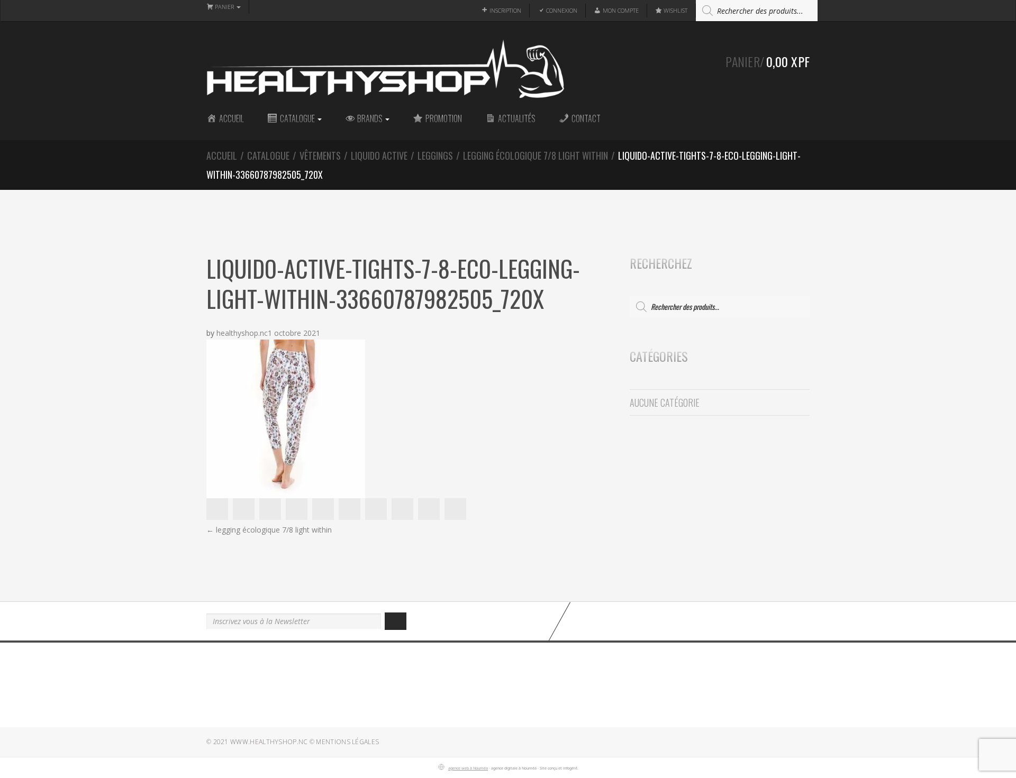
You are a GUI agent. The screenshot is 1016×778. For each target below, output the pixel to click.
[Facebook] (738, 620)
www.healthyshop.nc (268, 741)
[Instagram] (771, 620)
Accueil (221, 155)
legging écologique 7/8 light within (535, 155)
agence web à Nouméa (468, 768)
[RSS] (805, 620)
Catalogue (268, 155)
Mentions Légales (347, 741)
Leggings (435, 155)
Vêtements (320, 155)
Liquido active (379, 155)
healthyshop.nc (242, 333)
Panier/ (767, 61)
